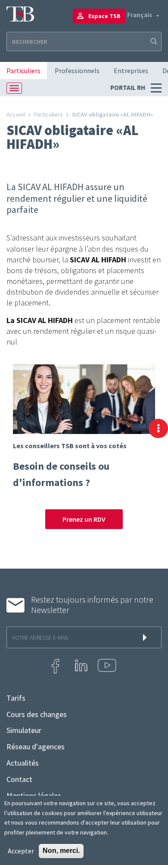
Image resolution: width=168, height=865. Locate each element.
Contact (19, 779)
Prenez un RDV (84, 519)
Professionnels (77, 70)
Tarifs (15, 698)
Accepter (21, 851)
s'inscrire (146, 637)
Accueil (15, 114)
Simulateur (23, 730)
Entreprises (131, 70)
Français (139, 15)
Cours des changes (36, 714)
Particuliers (23, 70)
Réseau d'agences (35, 747)
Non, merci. (61, 850)
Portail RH (128, 87)
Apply (153, 41)
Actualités (22, 763)
